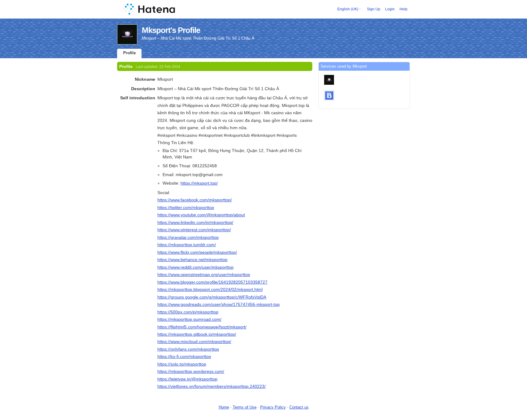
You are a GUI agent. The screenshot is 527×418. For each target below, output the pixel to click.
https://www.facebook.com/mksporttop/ (194, 199)
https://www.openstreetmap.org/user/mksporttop (203, 274)
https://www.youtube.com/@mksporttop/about (201, 214)
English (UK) (347, 9)
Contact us (299, 407)
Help (403, 9)
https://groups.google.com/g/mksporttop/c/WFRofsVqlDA (211, 297)
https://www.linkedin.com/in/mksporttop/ (195, 222)
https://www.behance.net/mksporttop (192, 259)
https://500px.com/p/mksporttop (187, 312)
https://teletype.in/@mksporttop (187, 379)
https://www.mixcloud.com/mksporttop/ (194, 341)
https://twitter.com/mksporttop (185, 207)
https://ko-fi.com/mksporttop (184, 356)
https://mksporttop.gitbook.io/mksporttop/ (196, 334)
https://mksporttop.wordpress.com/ (190, 371)
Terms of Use (244, 407)
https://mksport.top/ (199, 183)
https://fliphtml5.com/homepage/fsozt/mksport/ (201, 326)
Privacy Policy (273, 407)
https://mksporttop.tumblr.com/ (186, 244)
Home (224, 407)
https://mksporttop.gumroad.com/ (189, 319)
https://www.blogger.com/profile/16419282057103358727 (212, 282)
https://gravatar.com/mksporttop (188, 237)
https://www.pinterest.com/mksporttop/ (194, 229)
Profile (129, 53)
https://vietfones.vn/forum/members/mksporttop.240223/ (211, 386)
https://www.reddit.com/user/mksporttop (195, 267)
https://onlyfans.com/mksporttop (188, 349)
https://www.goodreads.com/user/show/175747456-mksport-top (218, 304)
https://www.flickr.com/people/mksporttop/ (197, 252)
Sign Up (373, 9)
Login (390, 9)
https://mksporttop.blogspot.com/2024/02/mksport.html (210, 289)
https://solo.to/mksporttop (181, 364)
